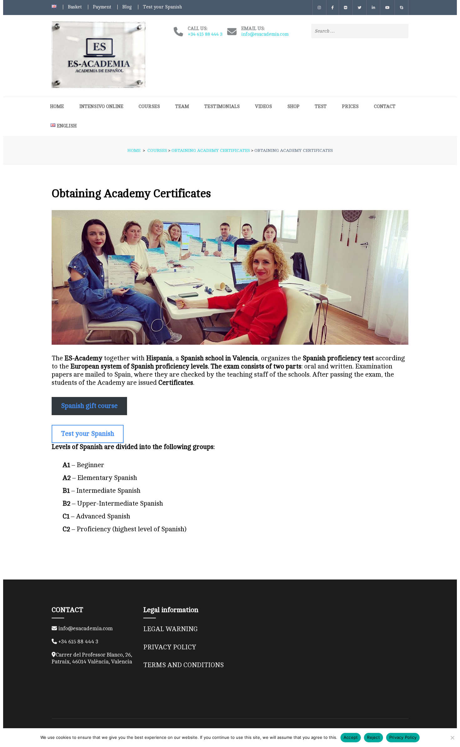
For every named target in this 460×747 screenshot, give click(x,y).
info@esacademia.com (265, 34)
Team (182, 106)
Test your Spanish (162, 7)
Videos (263, 106)
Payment (102, 7)
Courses (149, 106)
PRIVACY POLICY (169, 647)
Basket (75, 7)
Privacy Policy (403, 737)
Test (321, 106)
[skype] (401, 7)
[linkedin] (373, 7)
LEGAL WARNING (170, 629)
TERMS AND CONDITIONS (183, 665)
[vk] (345, 7)
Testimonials (222, 106)
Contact (385, 106)
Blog (127, 7)
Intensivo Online (101, 106)
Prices (350, 106)
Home (57, 106)
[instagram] (319, 7)
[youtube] (387, 7)
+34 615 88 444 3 (205, 34)
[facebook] (332, 7)
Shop (293, 106)
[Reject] (452, 737)
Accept (351, 737)
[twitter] (359, 7)
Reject (373, 737)
